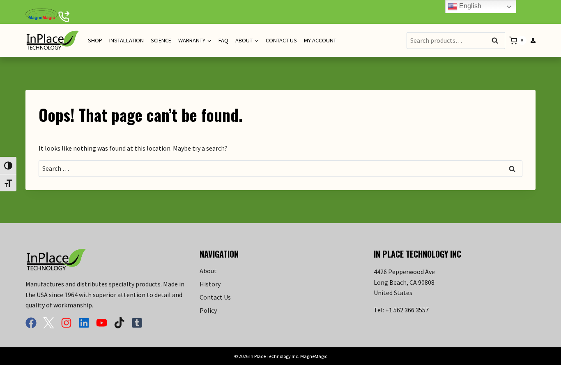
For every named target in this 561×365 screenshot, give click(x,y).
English (469, 5)
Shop (95, 40)
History (210, 284)
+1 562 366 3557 (407, 310)
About (208, 271)
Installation (126, 40)
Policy (208, 310)
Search (497, 41)
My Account (320, 40)
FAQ (223, 40)
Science (161, 40)
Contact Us (281, 40)
